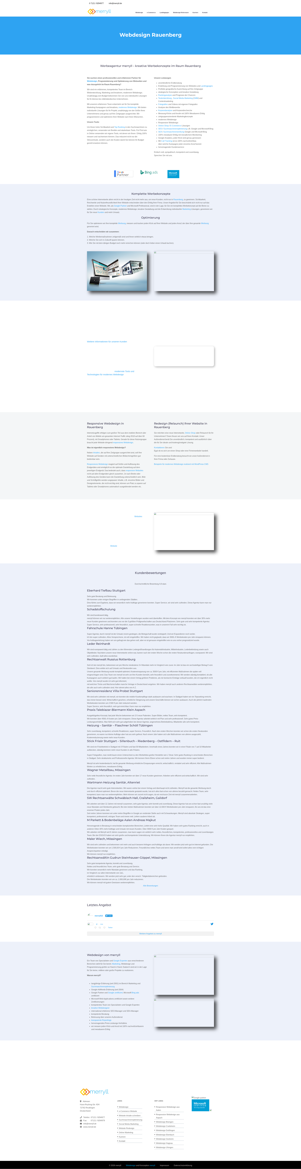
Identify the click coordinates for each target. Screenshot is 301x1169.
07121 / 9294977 (97, 1117)
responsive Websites (134, 471)
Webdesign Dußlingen (165, 1130)
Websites (138, 516)
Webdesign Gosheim (165, 1139)
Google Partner (120, 206)
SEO (160, 129)
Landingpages (164, 12)
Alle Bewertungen (150, 886)
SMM (196, 98)
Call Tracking (166, 141)
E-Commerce (175, 126)
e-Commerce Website (128, 1111)
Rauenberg (178, 199)
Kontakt (205, 12)
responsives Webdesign (123, 443)
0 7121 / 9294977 (96, 3)
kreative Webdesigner (100, 1008)
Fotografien (163, 104)
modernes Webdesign (128, 107)
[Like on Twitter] (105, 928)
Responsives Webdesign (97, 464)
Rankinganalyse (165, 95)
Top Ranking (119, 127)
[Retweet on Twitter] (100, 928)
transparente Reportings (101, 1020)
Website (113, 546)
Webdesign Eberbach (165, 1135)
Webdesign (139, 12)
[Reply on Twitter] (96, 928)
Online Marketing (126, 1133)
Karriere (195, 12)
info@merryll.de (89, 1124)
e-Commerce (151, 12)
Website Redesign (126, 1128)
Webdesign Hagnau (164, 1143)
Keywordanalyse (165, 110)
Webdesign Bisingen (164, 1122)
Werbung (122, 223)
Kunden (101, 212)
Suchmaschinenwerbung (173, 132)
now (101, 924)
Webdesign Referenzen (181, 12)
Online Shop (163, 126)
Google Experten (120, 961)
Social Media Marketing (183, 98)
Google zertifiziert (115, 993)
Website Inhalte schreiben (130, 1116)
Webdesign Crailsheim (165, 1126)
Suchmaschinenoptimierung (175, 129)
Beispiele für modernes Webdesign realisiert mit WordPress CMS (181, 464)
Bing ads (135, 993)
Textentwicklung (165, 98)
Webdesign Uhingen (164, 1147)
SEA (160, 132)
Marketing (186, 209)
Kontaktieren (159, 448)
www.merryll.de (89, 1127)
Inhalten (96, 453)
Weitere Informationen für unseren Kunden (107, 341)
